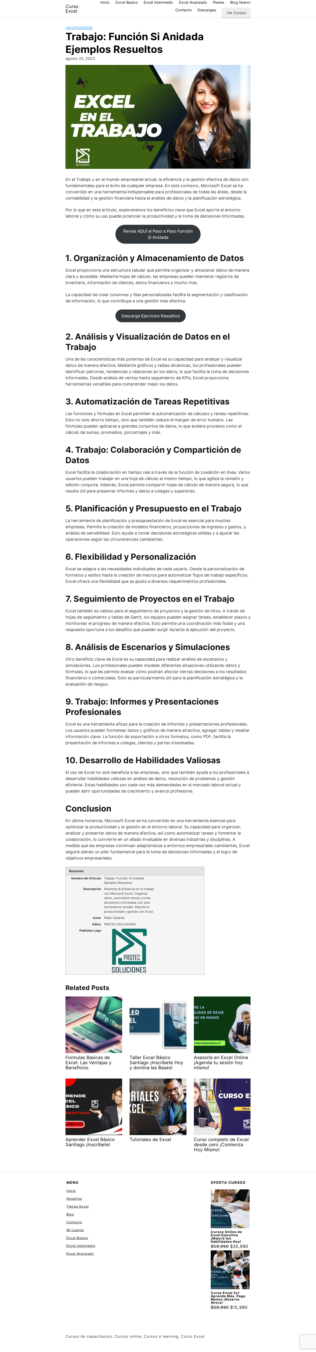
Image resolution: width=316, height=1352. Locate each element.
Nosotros (74, 1198)
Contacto (183, 10)
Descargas (207, 10)
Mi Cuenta (75, 1230)
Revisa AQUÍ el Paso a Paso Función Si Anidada (158, 234)
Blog (70, 1214)
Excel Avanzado (193, 2)
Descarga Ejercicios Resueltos (150, 315)
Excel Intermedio (158, 2)
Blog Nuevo (240, 2)
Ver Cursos (236, 12)
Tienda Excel (77, 1206)
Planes (218, 2)
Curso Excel (71, 8)
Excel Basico (127, 2)
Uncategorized (79, 28)
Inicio (105, 2)
